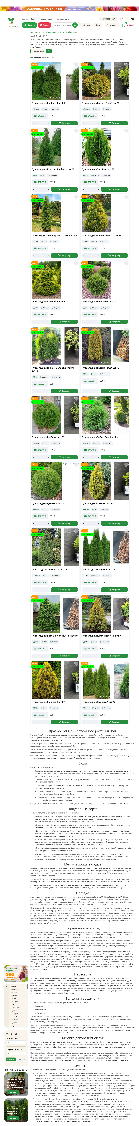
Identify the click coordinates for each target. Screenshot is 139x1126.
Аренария (14, 1001)
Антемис (14, 995)
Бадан (13, 1011)
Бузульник (14, 1026)
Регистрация (112, 25)
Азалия (13, 986)
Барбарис (14, 1014)
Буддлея (14, 1023)
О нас (33, 19)
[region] (16, 1005)
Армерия (14, 1005)
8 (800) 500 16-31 (108, 19)
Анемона (14, 992)
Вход (98, 25)
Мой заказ (85, 25)
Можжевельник (38, 51)
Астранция (15, 1008)
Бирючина (15, 1020)
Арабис (13, 998)
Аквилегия (14, 989)
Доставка (25, 19)
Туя (49, 51)
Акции (46, 25)
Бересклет (14, 1017)
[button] (50, 97)
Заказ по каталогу (64, 19)
